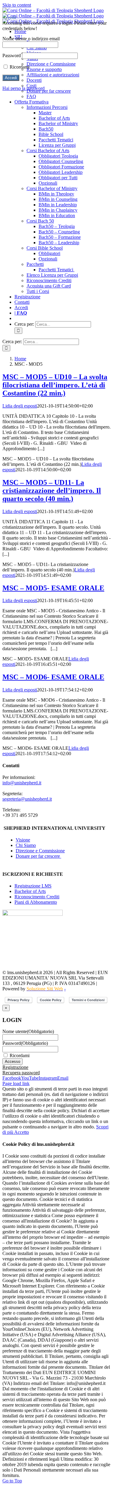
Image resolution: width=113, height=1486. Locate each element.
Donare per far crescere (38, 856)
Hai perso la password (23, 88)
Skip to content (16, 5)
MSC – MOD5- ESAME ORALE (53, 588)
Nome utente (28, 1031)
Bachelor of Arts (30, 891)
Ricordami (20, 1055)
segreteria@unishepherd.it (27, 798)
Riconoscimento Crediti (36, 896)
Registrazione (15, 1067)
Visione (23, 839)
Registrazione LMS (33, 885)
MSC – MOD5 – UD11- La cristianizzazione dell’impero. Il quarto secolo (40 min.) (51, 490)
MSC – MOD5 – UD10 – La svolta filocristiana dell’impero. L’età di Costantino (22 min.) (54, 385)
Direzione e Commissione (40, 850)
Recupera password (21, 1072)
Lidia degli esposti (19, 405)
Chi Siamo (26, 845)
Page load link (16, 1083)
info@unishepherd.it (21, 782)
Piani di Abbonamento (35, 902)
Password (25, 1043)
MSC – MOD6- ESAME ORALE (53, 677)
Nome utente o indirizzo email (31, 38)
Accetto (21, 1132)
